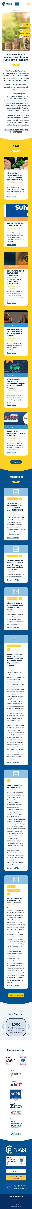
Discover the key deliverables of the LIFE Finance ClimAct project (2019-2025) (15, 176)
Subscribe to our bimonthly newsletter (16, 1177)
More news (16, 462)
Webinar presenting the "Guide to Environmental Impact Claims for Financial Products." (16, 383)
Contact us (16, 1171)
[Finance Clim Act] (7, 4)
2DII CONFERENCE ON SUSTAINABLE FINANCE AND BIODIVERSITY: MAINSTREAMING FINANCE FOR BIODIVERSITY (15, 277)
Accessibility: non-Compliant (16, 1206)
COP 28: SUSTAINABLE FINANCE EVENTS (15, 224)
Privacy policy (16, 1204)
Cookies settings (16, 1201)
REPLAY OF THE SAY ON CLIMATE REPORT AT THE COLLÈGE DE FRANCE (15, 332)
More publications (16, 995)
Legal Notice (16, 1199)
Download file (13, 537)
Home (14, 10)
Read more (11, 197)
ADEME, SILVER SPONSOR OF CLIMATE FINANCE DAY (16, 433)
